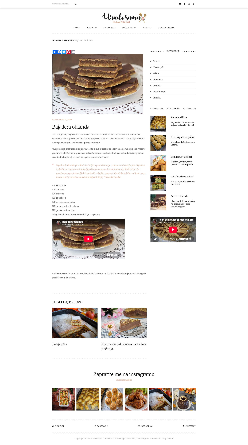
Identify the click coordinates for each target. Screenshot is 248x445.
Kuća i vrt (128, 27)
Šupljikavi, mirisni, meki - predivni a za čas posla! (182, 163)
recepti (68, 40)
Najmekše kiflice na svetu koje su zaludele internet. (183, 123)
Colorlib (170, 438)
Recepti (91, 27)
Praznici (108, 27)
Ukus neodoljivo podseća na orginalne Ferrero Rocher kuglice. (183, 204)
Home (77, 27)
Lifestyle (147, 27)
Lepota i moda (166, 27)
